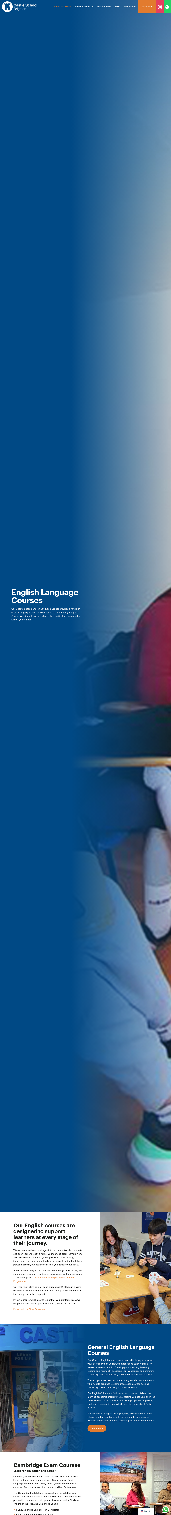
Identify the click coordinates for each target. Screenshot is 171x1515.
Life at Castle (104, 6)
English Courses (62, 6)
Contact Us (130, 6)
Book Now (147, 6)
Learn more (97, 1428)
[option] (85, 606)
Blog (117, 6)
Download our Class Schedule (29, 1309)
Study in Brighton (84, 6)
